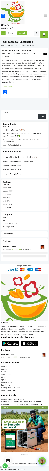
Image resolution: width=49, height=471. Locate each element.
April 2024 (7, 201)
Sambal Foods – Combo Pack (21, 161)
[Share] (3, 15)
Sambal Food (6, 374)
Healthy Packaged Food (10, 388)
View (42, 116)
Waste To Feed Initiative (12, 145)
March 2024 (7, 204)
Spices (3, 380)
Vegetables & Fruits (8, 390)
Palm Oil (6, 127)
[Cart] (44, 34)
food (4, 217)
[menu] (45, 15)
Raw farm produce (8, 385)
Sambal (5, 25)
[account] (36, 33)
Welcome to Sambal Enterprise (16, 50)
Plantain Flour (15, 165)
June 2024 (7, 194)
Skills (3, 377)
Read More (8, 87)
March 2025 (7, 188)
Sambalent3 (7, 54)
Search (22, 33)
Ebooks (4, 369)
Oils (4, 220)
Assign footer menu (24, 266)
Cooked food (6, 366)
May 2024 (6, 198)
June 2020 (7, 207)
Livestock (4, 372)
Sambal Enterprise (21, 54)
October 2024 (8, 191)
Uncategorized (8, 227)
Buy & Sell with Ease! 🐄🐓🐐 (14, 130)
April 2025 (7, 185)
